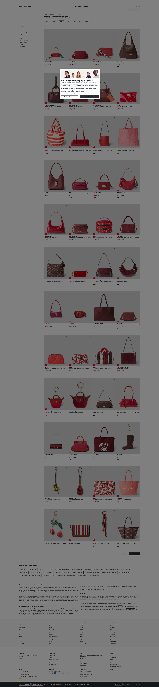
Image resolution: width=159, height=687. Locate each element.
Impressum (77, 93)
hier (72, 91)
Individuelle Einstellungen (69, 96)
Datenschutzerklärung (70, 93)
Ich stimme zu (89, 96)
